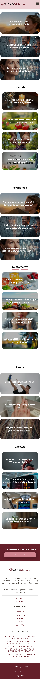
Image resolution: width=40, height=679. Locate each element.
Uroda (20, 367)
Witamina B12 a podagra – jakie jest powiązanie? (20, 341)
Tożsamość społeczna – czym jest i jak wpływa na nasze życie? (19, 70)
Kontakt (20, 601)
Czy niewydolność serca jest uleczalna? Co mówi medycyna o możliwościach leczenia (20, 481)
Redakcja (20, 598)
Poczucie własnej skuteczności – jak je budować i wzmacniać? (18, 23)
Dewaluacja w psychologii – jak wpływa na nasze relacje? (20, 642)
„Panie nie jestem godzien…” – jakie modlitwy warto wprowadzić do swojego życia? (20, 101)
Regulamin (20, 675)
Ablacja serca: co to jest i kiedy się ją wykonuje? (20, 500)
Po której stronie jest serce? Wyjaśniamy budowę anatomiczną (20, 461)
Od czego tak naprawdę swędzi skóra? (19, 406)
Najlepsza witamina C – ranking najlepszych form (20, 281)
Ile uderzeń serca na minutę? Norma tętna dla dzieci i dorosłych (20, 520)
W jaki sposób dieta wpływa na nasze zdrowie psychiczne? (20, 121)
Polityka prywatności (20, 666)
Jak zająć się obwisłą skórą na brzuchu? (19, 383)
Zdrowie (20, 446)
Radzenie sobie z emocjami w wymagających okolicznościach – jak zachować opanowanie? (20, 649)
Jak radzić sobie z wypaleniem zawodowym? (20, 161)
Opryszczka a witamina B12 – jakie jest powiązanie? (20, 321)
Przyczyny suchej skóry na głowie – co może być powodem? (18, 429)
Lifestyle (20, 87)
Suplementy (20, 267)
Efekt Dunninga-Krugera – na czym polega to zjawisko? (18, 46)
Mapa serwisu (20, 671)
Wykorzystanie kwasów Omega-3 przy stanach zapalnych (20, 301)
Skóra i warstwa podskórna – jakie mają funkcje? (20, 655)
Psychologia (20, 187)
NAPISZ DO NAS (20, 555)
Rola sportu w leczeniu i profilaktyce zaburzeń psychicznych (20, 141)
